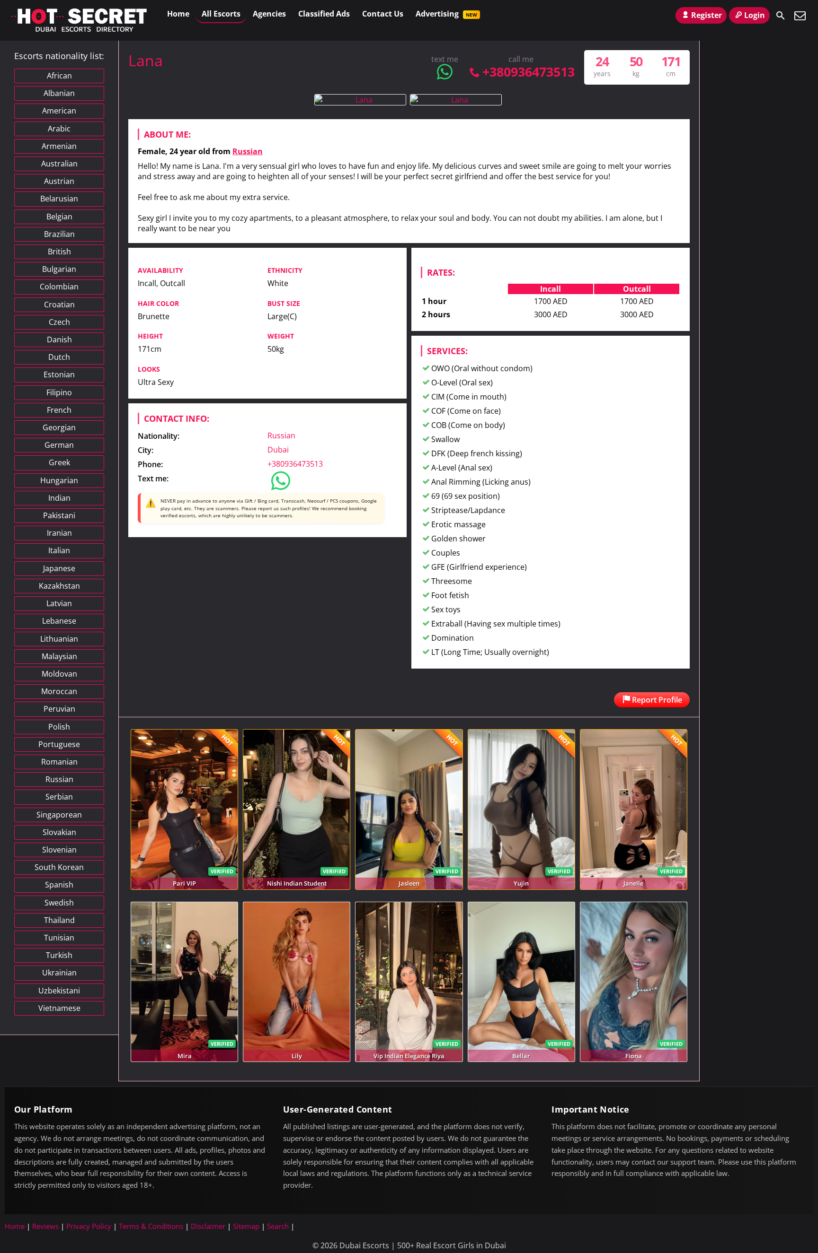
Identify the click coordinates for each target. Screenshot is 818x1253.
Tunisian (59, 937)
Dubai (278, 449)
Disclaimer (208, 1226)
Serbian (59, 797)
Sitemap (246, 1226)
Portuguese (59, 744)
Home (178, 14)
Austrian (59, 181)
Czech (59, 322)
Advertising (446, 14)
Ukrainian (59, 972)
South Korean (59, 867)
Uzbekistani (59, 990)
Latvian (59, 603)
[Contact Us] (800, 15)
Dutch (59, 357)
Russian (247, 151)
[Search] (780, 15)
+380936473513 (528, 71)
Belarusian (59, 198)
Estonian (59, 374)
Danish (59, 339)
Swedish (59, 902)
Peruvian (59, 709)
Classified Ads (324, 14)
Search (278, 1226)
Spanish (59, 884)
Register (706, 15)
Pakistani (59, 515)
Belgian (59, 216)
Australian (59, 163)
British (59, 251)
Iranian (59, 533)
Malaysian (59, 656)
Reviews (45, 1226)
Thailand (59, 920)
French (59, 410)
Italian (59, 550)
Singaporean (59, 814)
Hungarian (59, 480)
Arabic (59, 128)
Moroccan (59, 691)
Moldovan (59, 674)
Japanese (59, 568)
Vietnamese (59, 1008)
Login (754, 15)
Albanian (59, 93)
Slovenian (59, 849)
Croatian (59, 304)
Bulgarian (59, 269)
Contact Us (382, 14)
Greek (59, 462)
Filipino (59, 392)
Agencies (269, 14)
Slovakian (59, 832)
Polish (59, 727)
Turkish (59, 955)
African (59, 75)
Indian (59, 498)
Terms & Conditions (151, 1226)
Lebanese (59, 621)
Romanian (59, 762)
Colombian (59, 286)
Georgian (59, 427)
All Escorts (221, 14)
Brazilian (59, 234)
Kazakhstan (59, 586)
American (59, 110)
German (59, 445)
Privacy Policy (88, 1226)
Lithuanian (59, 639)
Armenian (59, 146)
